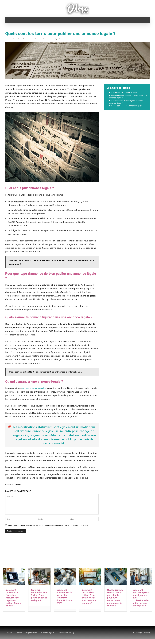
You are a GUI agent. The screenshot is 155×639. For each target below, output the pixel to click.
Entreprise (16, 39)
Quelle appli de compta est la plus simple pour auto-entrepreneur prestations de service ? (115, 597)
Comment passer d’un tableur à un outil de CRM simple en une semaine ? (89, 596)
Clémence (18, 484)
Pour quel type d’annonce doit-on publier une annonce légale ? (128, 96)
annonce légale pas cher (34, 388)
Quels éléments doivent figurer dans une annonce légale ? (126, 101)
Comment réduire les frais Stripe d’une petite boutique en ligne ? (39, 595)
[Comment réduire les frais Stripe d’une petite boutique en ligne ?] (39, 577)
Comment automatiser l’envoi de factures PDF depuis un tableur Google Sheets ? (13, 597)
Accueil (7, 39)
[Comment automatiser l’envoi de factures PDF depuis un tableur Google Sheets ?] (14, 577)
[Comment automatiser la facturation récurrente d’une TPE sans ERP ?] (65, 577)
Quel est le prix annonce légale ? (124, 92)
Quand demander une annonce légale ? (126, 106)
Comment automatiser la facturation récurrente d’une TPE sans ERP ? (64, 596)
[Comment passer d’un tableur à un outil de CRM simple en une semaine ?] (90, 577)
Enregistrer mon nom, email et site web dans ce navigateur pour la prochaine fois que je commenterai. (48, 525)
